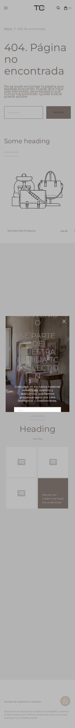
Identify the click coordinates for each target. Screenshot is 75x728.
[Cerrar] (64, 321)
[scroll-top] (65, 702)
